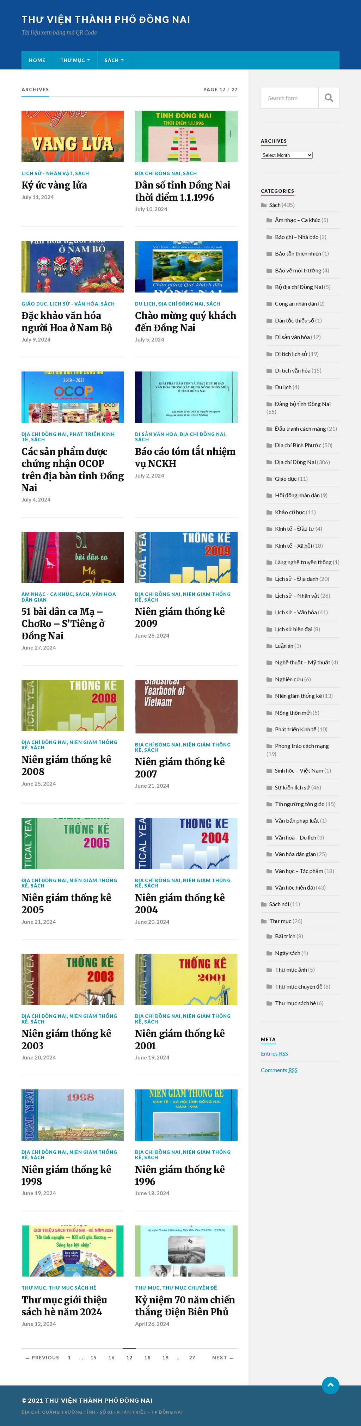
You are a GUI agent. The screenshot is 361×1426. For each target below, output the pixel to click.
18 (147, 1357)
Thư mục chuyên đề (190, 1288)
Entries (274, 1053)
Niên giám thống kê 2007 (180, 768)
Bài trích (285, 936)
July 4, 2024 (36, 499)
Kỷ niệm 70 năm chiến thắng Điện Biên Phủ (185, 1306)
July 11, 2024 (38, 197)
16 (111, 1357)
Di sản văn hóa (156, 434)
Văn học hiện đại (295, 887)
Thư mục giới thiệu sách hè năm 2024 (64, 1306)
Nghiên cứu (289, 679)
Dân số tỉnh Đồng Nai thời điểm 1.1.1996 (183, 191)
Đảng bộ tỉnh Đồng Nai (303, 403)
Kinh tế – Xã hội (293, 545)
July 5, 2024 (149, 339)
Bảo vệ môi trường (298, 270)
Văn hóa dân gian (295, 853)
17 (129, 1357)
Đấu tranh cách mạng (300, 428)
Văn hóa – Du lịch (295, 837)
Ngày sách (287, 952)
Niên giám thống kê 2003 (66, 1039)
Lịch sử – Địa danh (296, 578)
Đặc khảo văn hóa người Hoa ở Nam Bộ (67, 321)
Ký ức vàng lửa (54, 185)
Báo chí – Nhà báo (297, 236)
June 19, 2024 (152, 1057)
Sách (112, 60)
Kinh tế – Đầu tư (294, 528)
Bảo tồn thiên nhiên (298, 253)
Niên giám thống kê (183, 596)
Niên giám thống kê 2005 (66, 904)
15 (93, 1357)
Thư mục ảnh (291, 969)
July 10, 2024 (151, 209)
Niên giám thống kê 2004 (180, 904)
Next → (223, 1357)
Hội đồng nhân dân (297, 495)
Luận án (284, 645)
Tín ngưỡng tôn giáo (300, 803)
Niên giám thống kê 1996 (180, 1175)
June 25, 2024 (39, 783)
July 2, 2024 (149, 475)
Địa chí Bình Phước (298, 445)
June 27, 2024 (39, 647)
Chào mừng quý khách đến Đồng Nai (185, 321)
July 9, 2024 (36, 339)
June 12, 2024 (39, 1324)
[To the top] (330, 1385)
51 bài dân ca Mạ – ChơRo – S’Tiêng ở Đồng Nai (63, 624)
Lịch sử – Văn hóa (296, 612)
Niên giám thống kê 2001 (180, 1039)
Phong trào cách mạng (302, 745)
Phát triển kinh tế (296, 729)
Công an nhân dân (296, 303)
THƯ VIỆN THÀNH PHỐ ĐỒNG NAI (106, 19)
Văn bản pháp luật (297, 820)
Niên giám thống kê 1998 (66, 1175)
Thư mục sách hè (73, 1288)
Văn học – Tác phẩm (299, 870)
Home (37, 60)
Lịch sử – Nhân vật (297, 595)
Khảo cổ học (290, 512)
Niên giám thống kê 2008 (66, 765)
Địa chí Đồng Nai (157, 173)
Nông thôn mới (293, 712)
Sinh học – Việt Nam (299, 770)
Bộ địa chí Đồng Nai (299, 286)
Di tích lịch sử (291, 353)
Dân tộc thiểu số (294, 320)
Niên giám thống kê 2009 (180, 617)
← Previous (42, 1357)
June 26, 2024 (152, 635)
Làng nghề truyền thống (303, 562)
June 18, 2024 (152, 1193)
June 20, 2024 (152, 921)
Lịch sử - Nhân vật (47, 173)
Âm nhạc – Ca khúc (297, 219)
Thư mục (72, 60)
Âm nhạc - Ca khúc (47, 594)
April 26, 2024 (152, 1324)
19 (165, 1357)
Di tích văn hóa (293, 370)
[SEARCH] (328, 98)
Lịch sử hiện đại (293, 629)
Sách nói (279, 904)
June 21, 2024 (152, 785)
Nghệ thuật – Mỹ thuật (302, 662)
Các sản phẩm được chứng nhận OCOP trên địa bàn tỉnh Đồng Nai (73, 470)
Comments (279, 1070)
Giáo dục (34, 304)
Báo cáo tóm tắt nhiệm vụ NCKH (185, 457)
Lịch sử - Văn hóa (74, 304)
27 (192, 1357)
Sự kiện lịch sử (292, 787)
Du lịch (145, 304)
